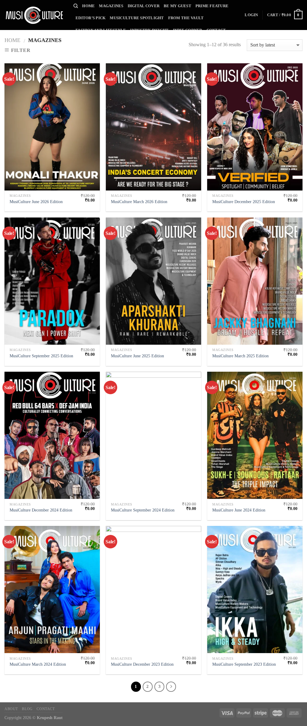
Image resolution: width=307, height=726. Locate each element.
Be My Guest (177, 6)
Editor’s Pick (91, 18)
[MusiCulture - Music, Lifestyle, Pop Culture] (34, 15)
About (11, 709)
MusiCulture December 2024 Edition (41, 510)
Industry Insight (149, 30)
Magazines (111, 6)
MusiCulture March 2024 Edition (38, 664)
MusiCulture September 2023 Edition (244, 664)
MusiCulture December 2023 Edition (142, 664)
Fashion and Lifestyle (101, 30)
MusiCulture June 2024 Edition (238, 510)
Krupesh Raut (50, 717)
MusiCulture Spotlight (137, 18)
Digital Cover (143, 6)
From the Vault (186, 18)
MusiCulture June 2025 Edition (137, 355)
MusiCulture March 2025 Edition (240, 355)
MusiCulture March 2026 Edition (139, 201)
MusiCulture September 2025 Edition (41, 355)
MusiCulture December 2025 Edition (243, 201)
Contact (216, 30)
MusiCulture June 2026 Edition (36, 201)
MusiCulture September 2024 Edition (142, 510)
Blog (27, 709)
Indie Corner (187, 30)
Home (88, 6)
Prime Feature (211, 6)
